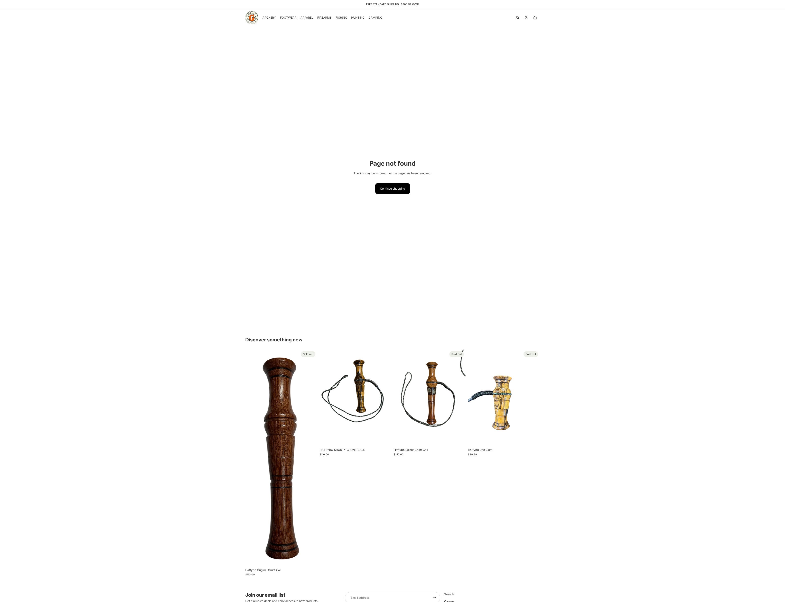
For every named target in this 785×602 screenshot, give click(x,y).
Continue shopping (392, 188)
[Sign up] (434, 598)
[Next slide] (459, 397)
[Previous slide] (400, 397)
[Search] (517, 17)
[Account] (526, 17)
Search (449, 594)
